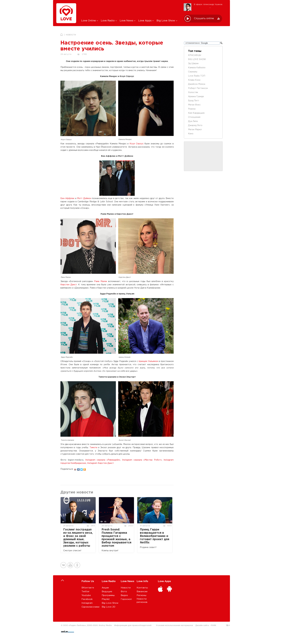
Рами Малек (100, 281)
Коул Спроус (137, 144)
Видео (124, 595)
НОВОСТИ (71, 35)
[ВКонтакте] (78, 468)
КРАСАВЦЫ (194, 55)
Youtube (86, 595)
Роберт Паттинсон (198, 88)
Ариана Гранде (196, 96)
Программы (108, 595)
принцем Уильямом (148, 361)
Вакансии (142, 592)
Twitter (85, 592)
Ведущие (107, 592)
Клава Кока (194, 80)
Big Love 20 (108, 607)
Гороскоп (126, 599)
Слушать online (204, 18)
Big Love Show (166, 21)
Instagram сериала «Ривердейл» (102, 460)
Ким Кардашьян (196, 113)
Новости (126, 588)
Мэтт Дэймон (84, 198)
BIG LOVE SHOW (197, 59)
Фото (124, 592)
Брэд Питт (193, 101)
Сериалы (192, 72)
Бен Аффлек (67, 198)
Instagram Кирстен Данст (100, 463)
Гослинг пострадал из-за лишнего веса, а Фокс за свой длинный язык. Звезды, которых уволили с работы (78, 537)
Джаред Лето (195, 125)
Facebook (87, 599)
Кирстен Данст (68, 285)
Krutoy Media (105, 625)
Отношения (194, 117)
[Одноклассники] (84, 468)
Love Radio (108, 21)
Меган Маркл (195, 129)
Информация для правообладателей (132, 625)
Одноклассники (90, 607)
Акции (105, 588)
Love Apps (145, 21)
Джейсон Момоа (196, 84)
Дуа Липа (193, 121)
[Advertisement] (130, 9)
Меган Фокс (194, 105)
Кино (190, 134)
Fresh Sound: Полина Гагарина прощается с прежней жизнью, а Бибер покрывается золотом (116, 537)
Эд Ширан (193, 63)
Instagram (87, 603)
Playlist (106, 599)
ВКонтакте (88, 588)
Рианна (191, 109)
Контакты (142, 588)
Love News (127, 21)
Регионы (141, 595)
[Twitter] (81, 468)
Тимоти (93, 447)
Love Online (89, 21)
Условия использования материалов (174, 625)
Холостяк (193, 92)
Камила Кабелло (196, 68)
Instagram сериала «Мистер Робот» (142, 460)
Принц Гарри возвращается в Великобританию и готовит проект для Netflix (154, 536)
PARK (213, 625)
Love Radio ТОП (196, 76)
